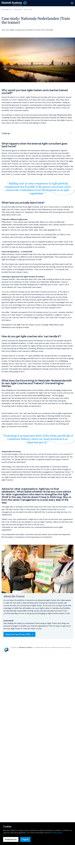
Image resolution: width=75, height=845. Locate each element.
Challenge (6, 133)
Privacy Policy (56, 833)
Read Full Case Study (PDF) (18, 634)
